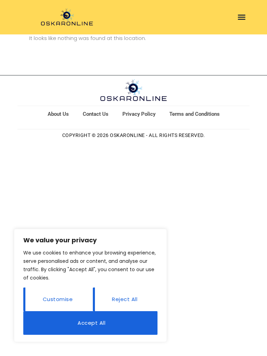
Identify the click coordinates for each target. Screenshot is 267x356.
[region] (90, 285)
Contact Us (95, 114)
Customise (58, 299)
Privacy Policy (138, 114)
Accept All (91, 322)
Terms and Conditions (194, 114)
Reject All (124, 299)
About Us (58, 114)
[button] (241, 17)
